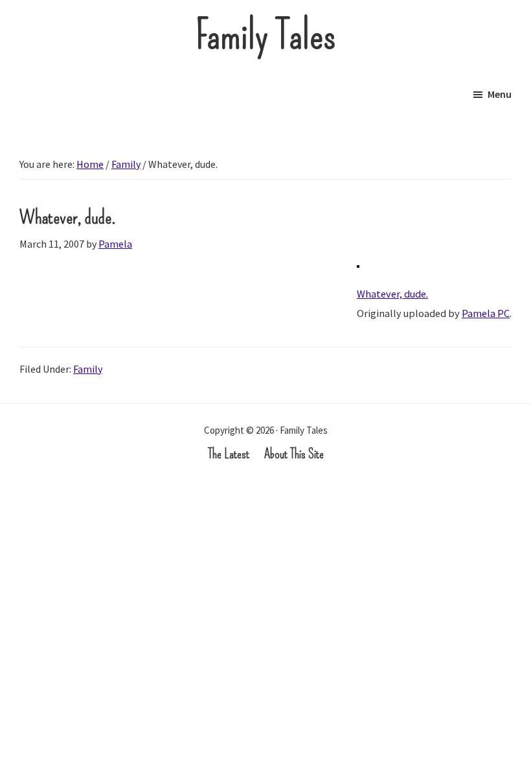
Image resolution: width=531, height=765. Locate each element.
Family (87, 368)
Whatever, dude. (392, 293)
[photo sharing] (358, 274)
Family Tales (266, 35)
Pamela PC (486, 313)
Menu (500, 94)
